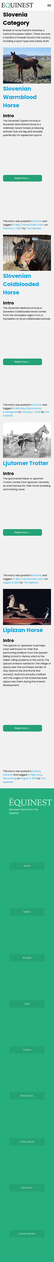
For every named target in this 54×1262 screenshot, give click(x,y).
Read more (23, 178)
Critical (25, 224)
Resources (27, 1095)
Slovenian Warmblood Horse (20, 97)
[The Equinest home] (30, 806)
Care (27, 1003)
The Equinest (33, 228)
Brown (37, 408)
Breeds (27, 957)
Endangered (10, 412)
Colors (27, 1049)
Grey (39, 774)
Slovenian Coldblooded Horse (21, 284)
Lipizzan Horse (23, 630)
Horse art (27, 1187)
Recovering (9, 778)
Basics (27, 912)
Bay (23, 408)
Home (27, 866)
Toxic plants (27, 1141)
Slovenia (37, 221)
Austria (36, 771)
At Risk (16, 224)
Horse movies (27, 1233)
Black (29, 408)
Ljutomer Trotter (25, 463)
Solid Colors (37, 224)
